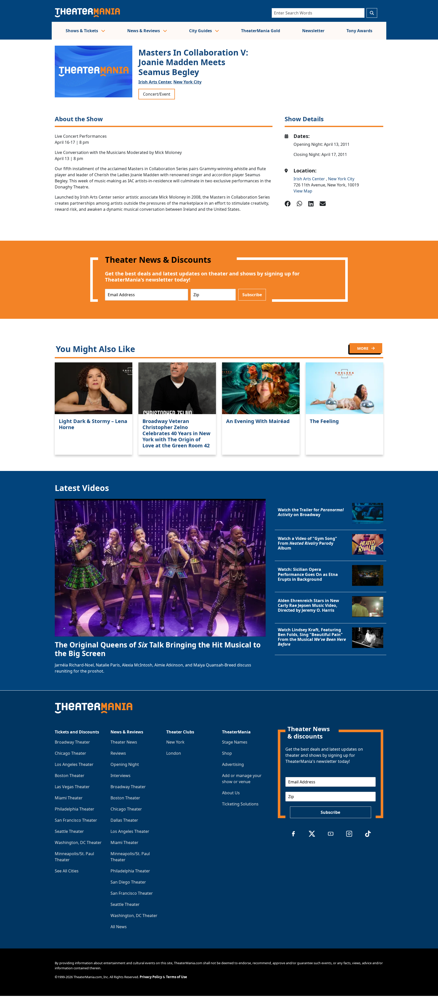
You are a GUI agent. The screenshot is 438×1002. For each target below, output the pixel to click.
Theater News (124, 742)
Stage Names (234, 742)
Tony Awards (359, 30)
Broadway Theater (72, 742)
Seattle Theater (69, 831)
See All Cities (67, 871)
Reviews (118, 753)
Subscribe (252, 294)
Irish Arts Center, (155, 82)
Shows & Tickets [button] (82, 30)
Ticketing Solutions (240, 804)
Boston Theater (69, 775)
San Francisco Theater (76, 820)
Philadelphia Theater (74, 809)
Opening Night (125, 764)
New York (175, 742)
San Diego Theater (128, 882)
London (173, 753)
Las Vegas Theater (72, 786)
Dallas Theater (124, 820)
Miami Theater (69, 798)
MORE (363, 348)
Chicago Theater (70, 753)
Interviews (121, 775)
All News (119, 926)
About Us (231, 793)
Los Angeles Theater (74, 764)
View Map (303, 191)
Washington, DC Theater (78, 842)
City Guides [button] (201, 30)
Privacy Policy (151, 977)
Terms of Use (176, 977)
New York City (187, 82)
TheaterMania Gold (260, 30)
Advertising (233, 764)
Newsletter (313, 30)
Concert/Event (156, 94)
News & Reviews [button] (144, 30)
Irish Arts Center (310, 179)
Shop (227, 753)
